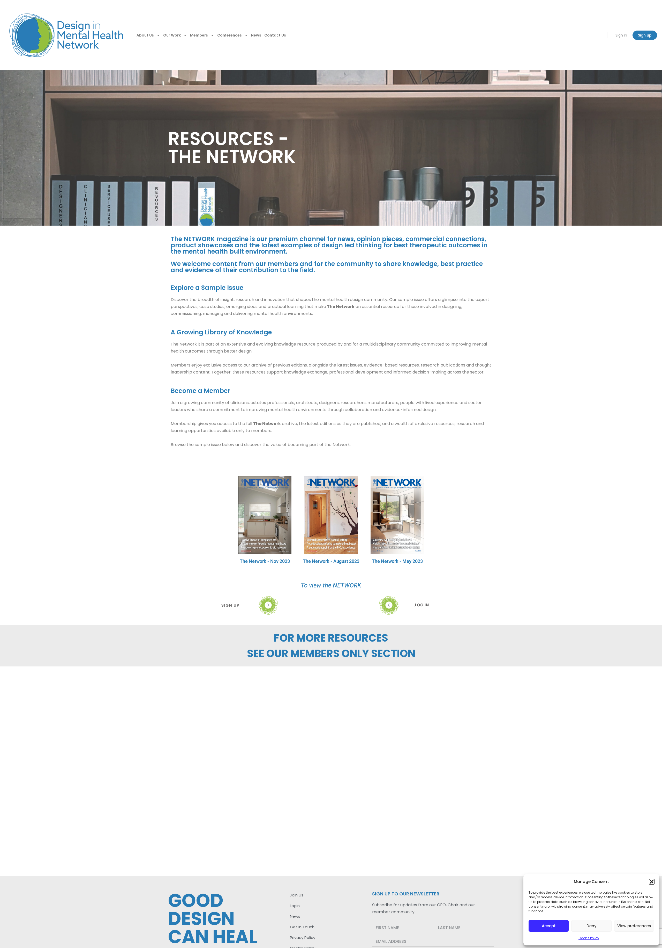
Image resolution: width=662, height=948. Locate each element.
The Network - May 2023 (397, 561)
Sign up (645, 35)
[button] (651, 881)
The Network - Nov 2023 (265, 561)
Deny (591, 926)
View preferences (634, 926)
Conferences (229, 35)
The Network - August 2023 (331, 561)
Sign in (621, 35)
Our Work (172, 35)
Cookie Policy (588, 938)
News (256, 35)
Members (199, 35)
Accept (549, 926)
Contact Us (275, 35)
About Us (145, 35)
